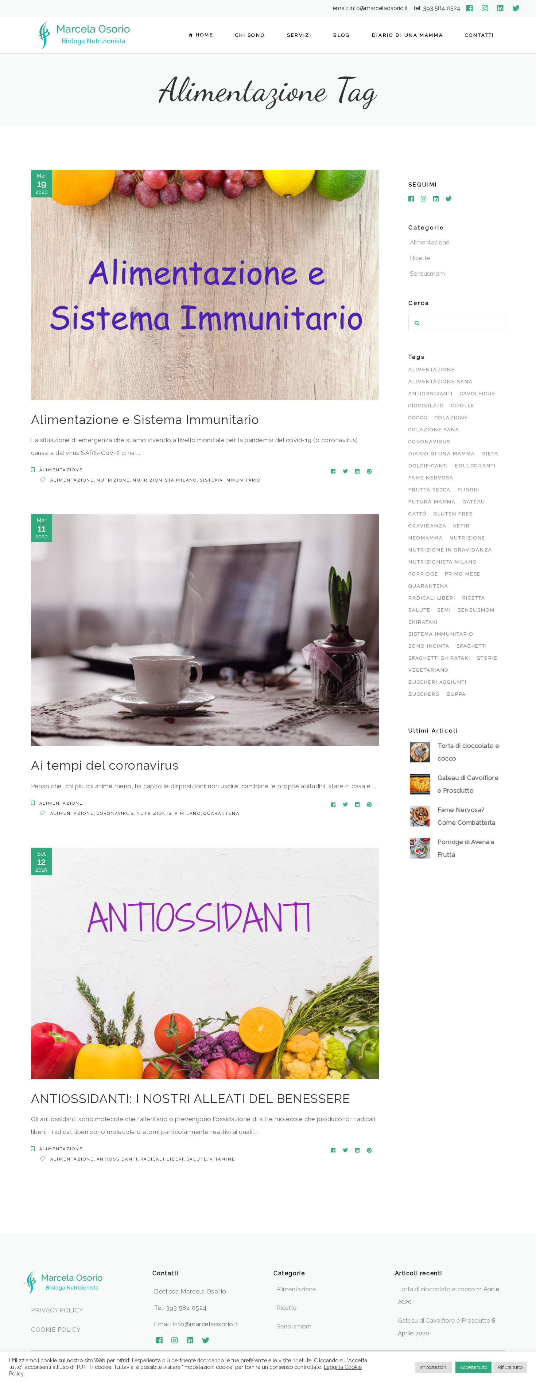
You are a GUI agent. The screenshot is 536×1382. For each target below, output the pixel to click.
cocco (418, 417)
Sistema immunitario (230, 480)
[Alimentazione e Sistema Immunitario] (205, 285)
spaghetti (472, 646)
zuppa (456, 694)
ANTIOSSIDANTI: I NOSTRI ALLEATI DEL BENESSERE (190, 1098)
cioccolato (426, 405)
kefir (461, 526)
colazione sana (433, 429)
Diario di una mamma (441, 453)
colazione (451, 417)
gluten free (453, 514)
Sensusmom (427, 273)
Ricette (420, 258)
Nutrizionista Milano (165, 480)
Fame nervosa (431, 477)
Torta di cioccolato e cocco (436, 1289)
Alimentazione (61, 470)
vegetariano (428, 670)
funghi (469, 489)
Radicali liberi (162, 1159)
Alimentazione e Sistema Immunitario (145, 419)
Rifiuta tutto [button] (510, 1367)
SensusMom (476, 610)
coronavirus (115, 813)
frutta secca (429, 489)
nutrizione (113, 480)
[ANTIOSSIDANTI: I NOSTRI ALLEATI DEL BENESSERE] (205, 964)
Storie (487, 658)
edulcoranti (475, 465)
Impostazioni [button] (433, 1367)
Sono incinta (429, 646)
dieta (490, 453)
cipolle (463, 405)
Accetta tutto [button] (473, 1367)
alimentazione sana (440, 381)
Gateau (474, 501)
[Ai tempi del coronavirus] (205, 630)
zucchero (424, 694)
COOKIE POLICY (56, 1329)
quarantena (221, 813)
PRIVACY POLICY (57, 1310)
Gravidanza (427, 526)
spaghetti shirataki (439, 658)
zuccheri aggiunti (437, 682)
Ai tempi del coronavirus (105, 765)
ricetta (474, 598)
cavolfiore (478, 393)
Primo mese (463, 574)
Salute (196, 1159)
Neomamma (425, 538)
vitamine (222, 1159)
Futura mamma (432, 501)
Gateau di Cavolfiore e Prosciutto (444, 1320)
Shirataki (423, 622)
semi (444, 610)
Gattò (417, 514)
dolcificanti (428, 465)
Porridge (423, 574)
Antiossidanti (117, 1159)
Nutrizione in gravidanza (450, 550)
